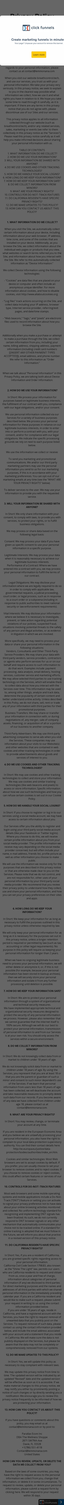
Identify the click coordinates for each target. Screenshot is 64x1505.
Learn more (39, 54)
